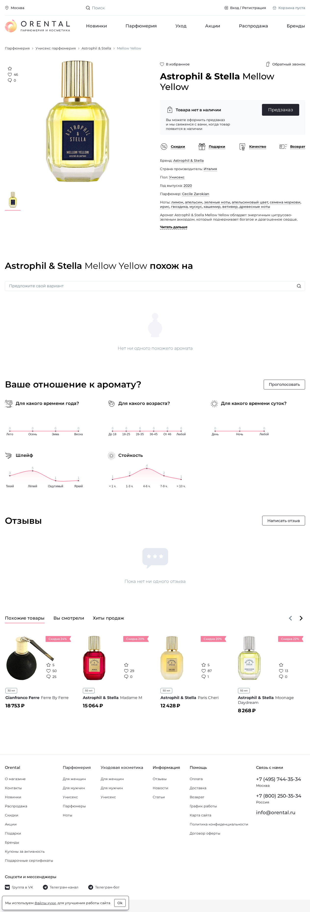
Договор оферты (205, 833)
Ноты (67, 815)
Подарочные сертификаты (29, 860)
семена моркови (285, 202)
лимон (177, 202)
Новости (160, 788)
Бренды (296, 26)
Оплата (196, 779)
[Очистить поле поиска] (216, 8)
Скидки (11, 815)
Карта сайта (200, 815)
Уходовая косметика (122, 767)
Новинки (96, 26)
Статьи (159, 797)
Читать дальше (173, 227)
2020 (188, 185)
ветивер (230, 206)
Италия (210, 169)
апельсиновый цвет (250, 202)
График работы (203, 806)
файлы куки (45, 903)
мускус (195, 206)
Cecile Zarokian (195, 194)
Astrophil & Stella (188, 160)
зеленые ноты (217, 202)
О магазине (15, 779)
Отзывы (160, 779)
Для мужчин (74, 788)
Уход (181, 26)
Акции (212, 26)
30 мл (11, 690)
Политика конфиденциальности (219, 824)
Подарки (13, 833)
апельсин (193, 202)
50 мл (88, 690)
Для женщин (74, 779)
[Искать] (299, 286)
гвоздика (179, 206)
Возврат (197, 797)
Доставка (198, 788)
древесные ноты (254, 206)
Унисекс (177, 177)
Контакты (13, 788)
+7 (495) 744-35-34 (278, 779)
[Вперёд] (301, 618)
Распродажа (253, 26)
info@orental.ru (276, 812)
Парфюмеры (74, 806)
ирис (164, 206)
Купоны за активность (25, 851)
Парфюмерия (141, 26)
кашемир (212, 206)
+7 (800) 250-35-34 (278, 796)
